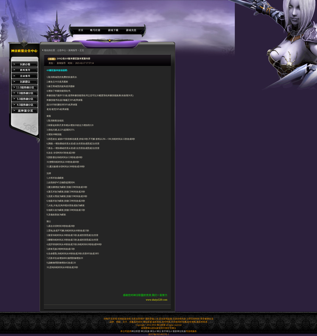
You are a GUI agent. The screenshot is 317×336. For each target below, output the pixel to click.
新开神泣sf (167, 331)
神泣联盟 (135, 331)
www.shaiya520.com (156, 299)
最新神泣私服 (179, 331)
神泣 (159, 331)
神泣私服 (145, 331)
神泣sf (153, 331)
